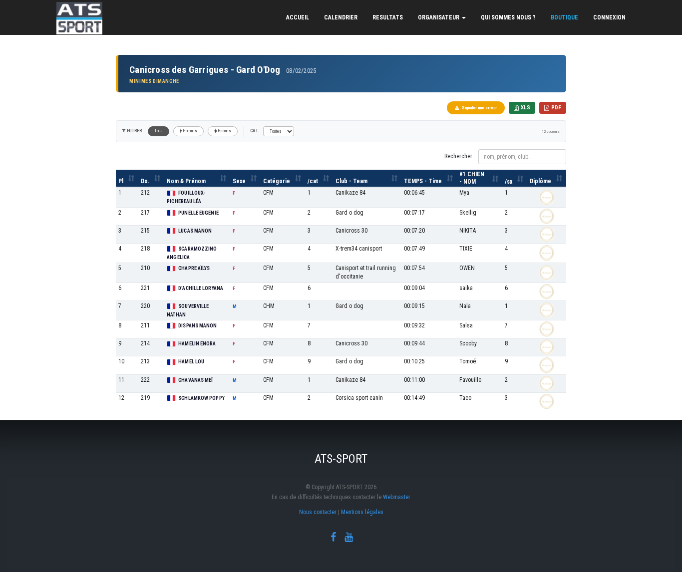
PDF (556, 107)
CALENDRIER (340, 17)
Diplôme (540, 181)
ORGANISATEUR (439, 17)
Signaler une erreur (479, 107)
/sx (508, 181)
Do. (145, 181)
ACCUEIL (297, 17)
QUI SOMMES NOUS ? (508, 17)
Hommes (189, 130)
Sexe (239, 181)
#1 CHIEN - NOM (471, 178)
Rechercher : (459, 156)
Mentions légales (362, 512)
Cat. (254, 130)
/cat (313, 181)
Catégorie (276, 181)
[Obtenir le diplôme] (546, 197)
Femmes (224, 130)
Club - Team (351, 181)
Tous (158, 130)
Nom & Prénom (186, 181)
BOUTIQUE (564, 17)
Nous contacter (318, 512)
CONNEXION (609, 17)
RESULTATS (387, 17)
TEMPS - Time (423, 181)
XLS (525, 107)
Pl (120, 181)
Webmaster (396, 497)
